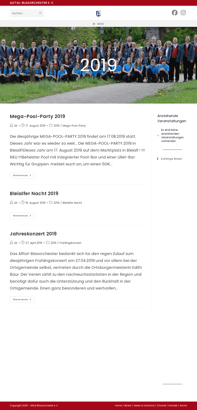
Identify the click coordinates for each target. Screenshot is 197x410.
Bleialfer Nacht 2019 (34, 193)
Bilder (127, 405)
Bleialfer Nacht (72, 203)
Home (118, 405)
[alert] (172, 135)
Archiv (183, 405)
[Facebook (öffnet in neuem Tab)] (174, 13)
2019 (56, 126)
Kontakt (173, 405)
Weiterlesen (23, 176)
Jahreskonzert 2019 (33, 234)
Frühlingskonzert (70, 243)
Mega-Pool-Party (74, 126)
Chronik (161, 405)
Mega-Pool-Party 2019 (37, 116)
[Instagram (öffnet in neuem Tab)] (183, 13)
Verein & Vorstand (144, 405)
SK (15, 126)
